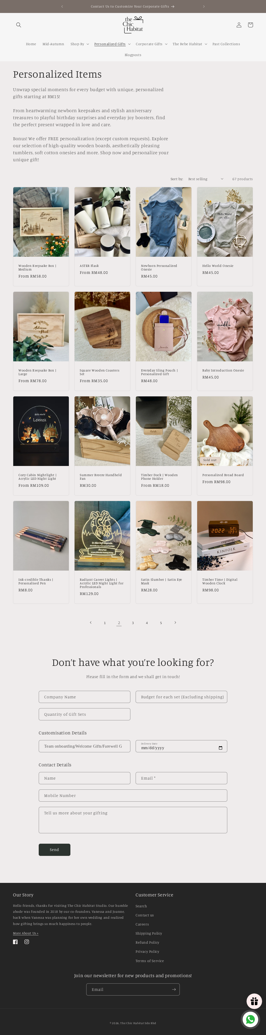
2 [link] (119, 622)
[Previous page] (91, 622)
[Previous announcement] (62, 6)
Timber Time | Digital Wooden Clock (220, 581)
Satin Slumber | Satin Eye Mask (161, 581)
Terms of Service (150, 960)
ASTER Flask (89, 265)
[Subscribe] (173, 989)
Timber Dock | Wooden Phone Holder (159, 476)
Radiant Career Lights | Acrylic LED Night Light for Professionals (101, 582)
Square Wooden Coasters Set (99, 372)
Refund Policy (147, 942)
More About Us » (25, 933)
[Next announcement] (204, 6)
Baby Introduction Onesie (223, 370)
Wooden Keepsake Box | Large (37, 372)
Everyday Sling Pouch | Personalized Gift (159, 372)
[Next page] (175, 622)
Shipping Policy (149, 933)
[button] (18, 25)
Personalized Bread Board (223, 474)
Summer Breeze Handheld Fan (101, 476)
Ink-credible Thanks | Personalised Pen (36, 581)
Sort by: (177, 179)
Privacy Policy (147, 951)
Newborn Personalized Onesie (159, 267)
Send (54, 849)
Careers (142, 924)
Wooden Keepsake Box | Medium (37, 267)
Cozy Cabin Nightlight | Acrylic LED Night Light (37, 476)
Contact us (145, 915)
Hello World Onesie (218, 265)
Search (141, 906)
